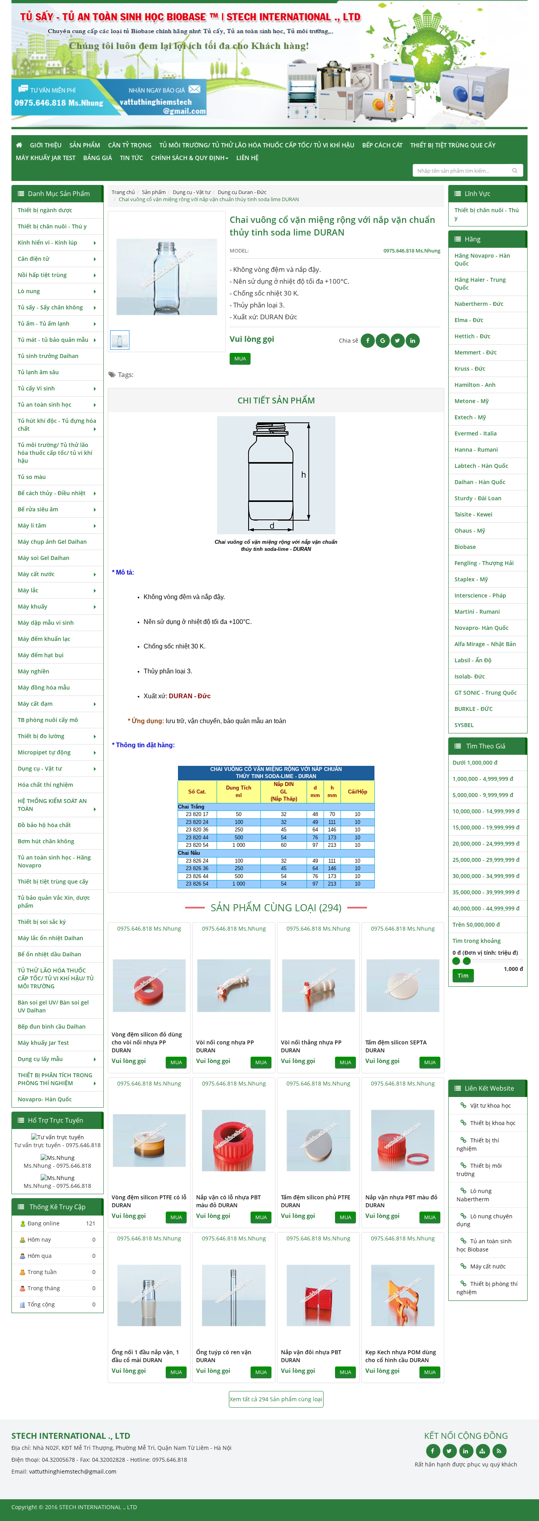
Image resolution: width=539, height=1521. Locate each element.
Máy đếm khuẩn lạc (44, 639)
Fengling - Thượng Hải (484, 563)
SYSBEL (464, 725)
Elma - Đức (469, 320)
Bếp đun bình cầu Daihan (52, 1026)
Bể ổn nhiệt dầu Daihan (49, 954)
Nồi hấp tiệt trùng (42, 275)
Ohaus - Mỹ (470, 530)
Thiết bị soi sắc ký (42, 921)
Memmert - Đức (476, 352)
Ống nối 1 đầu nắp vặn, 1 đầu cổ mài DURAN (145, 1356)
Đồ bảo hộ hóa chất (44, 825)
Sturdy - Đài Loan (478, 498)
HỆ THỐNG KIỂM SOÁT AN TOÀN (52, 804)
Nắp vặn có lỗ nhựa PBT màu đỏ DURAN (228, 1201)
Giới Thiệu (46, 145)
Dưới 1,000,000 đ (475, 762)
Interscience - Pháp (480, 595)
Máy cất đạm (35, 703)
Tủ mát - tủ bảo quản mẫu (53, 339)
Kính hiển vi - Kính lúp (47, 242)
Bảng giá (97, 158)
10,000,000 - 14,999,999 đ (486, 811)
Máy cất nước (36, 574)
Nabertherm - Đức (479, 303)
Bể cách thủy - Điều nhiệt (52, 493)
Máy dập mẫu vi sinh (46, 622)
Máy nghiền (33, 671)
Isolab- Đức (470, 676)
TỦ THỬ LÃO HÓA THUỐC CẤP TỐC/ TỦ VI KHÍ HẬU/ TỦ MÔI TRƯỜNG (56, 978)
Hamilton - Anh (475, 384)
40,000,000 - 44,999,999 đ (486, 908)
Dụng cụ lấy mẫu (40, 1059)
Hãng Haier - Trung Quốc (480, 283)
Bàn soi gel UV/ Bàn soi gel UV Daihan (53, 1006)
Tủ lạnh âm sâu (38, 372)
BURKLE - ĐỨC (474, 708)
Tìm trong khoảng (477, 940)
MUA (240, 358)
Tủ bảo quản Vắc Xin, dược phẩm (54, 901)
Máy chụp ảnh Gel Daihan (52, 541)
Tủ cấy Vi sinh (36, 388)
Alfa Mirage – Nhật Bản (485, 644)
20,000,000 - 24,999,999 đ (486, 843)
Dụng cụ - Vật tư (40, 768)
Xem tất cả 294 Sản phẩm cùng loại (276, 1399)
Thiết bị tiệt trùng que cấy (453, 145)
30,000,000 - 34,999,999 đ (486, 876)
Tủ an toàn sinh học (44, 404)
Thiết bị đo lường (41, 736)
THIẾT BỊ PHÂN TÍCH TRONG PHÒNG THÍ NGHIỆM (55, 1079)
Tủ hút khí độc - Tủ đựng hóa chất (57, 424)
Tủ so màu (32, 477)
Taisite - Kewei (473, 514)
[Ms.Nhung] (58, 1157)
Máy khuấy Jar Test (45, 158)
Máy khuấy (32, 606)
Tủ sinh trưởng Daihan (48, 356)
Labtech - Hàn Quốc (481, 465)
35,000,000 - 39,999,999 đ (486, 892)
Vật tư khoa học (490, 1105)
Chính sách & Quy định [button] (188, 158)
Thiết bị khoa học (493, 1123)
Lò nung (29, 291)
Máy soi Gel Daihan (43, 558)
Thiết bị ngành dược (45, 210)
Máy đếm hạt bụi (41, 655)
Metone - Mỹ (472, 401)
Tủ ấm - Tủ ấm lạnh (43, 323)
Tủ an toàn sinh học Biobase (484, 1245)
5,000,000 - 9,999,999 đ (483, 795)
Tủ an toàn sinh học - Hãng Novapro (54, 861)
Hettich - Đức (472, 336)
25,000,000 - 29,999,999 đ (486, 859)
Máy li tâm (32, 525)
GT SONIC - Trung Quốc (486, 692)
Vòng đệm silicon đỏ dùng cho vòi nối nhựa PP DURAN (147, 1042)
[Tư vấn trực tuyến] (57, 1136)
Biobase (465, 546)
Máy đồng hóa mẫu (44, 687)
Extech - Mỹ (470, 417)
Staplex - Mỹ (471, 579)
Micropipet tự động (44, 752)
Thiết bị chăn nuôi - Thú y (52, 226)
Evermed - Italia (476, 433)
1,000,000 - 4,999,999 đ (483, 778)
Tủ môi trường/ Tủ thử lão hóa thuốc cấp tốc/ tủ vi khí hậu (256, 145)
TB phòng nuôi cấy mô (48, 720)
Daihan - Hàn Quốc (480, 482)
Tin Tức (131, 158)
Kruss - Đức (470, 368)
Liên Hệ (247, 158)
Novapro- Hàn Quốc (45, 1099)
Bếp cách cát (382, 145)
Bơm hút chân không (46, 841)
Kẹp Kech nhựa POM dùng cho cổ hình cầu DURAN (400, 1356)
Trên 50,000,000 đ (476, 924)
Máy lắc (28, 590)
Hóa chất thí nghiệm (45, 784)
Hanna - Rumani (476, 449)
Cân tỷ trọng (130, 145)
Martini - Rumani (477, 611)
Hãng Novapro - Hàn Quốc (482, 259)
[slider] (456, 961)
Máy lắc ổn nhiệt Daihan (50, 938)
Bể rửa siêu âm (38, 509)
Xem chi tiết (168, 1021)
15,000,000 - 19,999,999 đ (486, 827)
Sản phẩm (84, 145)
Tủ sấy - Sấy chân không (50, 307)
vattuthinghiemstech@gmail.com (72, 1471)
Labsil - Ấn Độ (473, 660)
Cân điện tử (33, 258)
